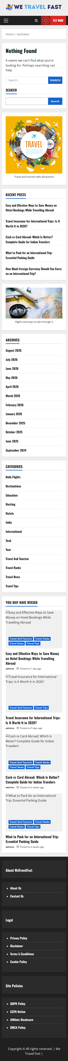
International (14, 531)
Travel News (13, 577)
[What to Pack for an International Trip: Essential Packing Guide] (34, 812)
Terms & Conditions (22, 954)
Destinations (13, 486)
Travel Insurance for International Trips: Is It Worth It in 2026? (33, 720)
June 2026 (12, 368)
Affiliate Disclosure (21, 1019)
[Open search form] (36, 20)
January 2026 (14, 414)
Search (11, 90)
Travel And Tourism (17, 558)
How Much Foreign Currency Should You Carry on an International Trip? (34, 271)
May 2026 (12, 377)
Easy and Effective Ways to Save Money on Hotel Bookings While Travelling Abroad (31, 208)
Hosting (10, 504)
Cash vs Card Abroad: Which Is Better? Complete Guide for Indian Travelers (29, 239)
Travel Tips (12, 586)
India (9, 522)
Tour (8, 549)
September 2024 (16, 450)
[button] (6, 21)
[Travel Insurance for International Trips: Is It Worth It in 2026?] (34, 693)
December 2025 (15, 423)
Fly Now (58, 20)
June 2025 (12, 441)
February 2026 (15, 405)
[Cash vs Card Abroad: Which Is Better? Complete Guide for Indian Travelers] (34, 753)
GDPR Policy (17, 1003)
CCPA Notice (18, 1011)
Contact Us (17, 896)
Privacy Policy (18, 938)
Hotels (10, 513)
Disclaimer (16, 946)
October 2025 (14, 432)
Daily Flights (13, 477)
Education (12, 495)
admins (10, 668)
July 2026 (12, 359)
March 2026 (13, 395)
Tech (8, 540)
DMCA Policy (18, 1027)
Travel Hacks (13, 567)
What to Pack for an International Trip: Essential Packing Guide (29, 255)
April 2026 (12, 386)
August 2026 (14, 350)
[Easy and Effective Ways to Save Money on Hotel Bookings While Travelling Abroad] (34, 629)
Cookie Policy (18, 961)
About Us (15, 888)
